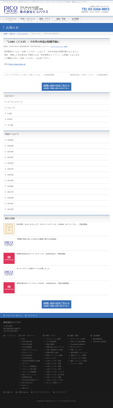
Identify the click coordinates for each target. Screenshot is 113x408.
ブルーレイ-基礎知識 (29, 366)
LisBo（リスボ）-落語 (53, 363)
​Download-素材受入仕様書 (31, 361)
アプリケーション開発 (53, 339)
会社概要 (96, 336)
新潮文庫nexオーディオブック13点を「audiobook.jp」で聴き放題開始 (43, 283)
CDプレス (24, 385)
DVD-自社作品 (27, 358)
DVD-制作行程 (27, 341)
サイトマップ (33, 315)
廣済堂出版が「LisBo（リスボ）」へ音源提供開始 (90, 75)
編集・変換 (74, 336)
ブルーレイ (25, 363)
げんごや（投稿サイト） (54, 382)
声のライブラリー (76, 347)
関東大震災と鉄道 (52, 352)
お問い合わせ (23, 392)
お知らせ (9, 392)
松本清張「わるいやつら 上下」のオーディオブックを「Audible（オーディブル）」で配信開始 (52, 224)
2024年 (10, 152)
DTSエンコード (27, 352)
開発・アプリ (51, 336)
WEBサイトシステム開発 (54, 355)
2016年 (10, 198)
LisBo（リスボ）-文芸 (53, 369)
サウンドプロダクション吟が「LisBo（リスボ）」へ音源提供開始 (28, 75)
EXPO (10, 119)
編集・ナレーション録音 (78, 361)
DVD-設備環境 (27, 347)
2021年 (10, 169)
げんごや (11, 108)
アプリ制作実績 (51, 341)
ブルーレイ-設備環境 (29, 372)
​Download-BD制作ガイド (30, 380)
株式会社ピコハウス (53, 401)
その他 (10, 125)
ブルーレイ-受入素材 (29, 369)
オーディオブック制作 (77, 339)
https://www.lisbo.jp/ (17, 64)
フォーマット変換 (76, 363)
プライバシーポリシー (14, 315)
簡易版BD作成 (27, 377)
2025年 (10, 146)
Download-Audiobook (78, 344)
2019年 (10, 180)
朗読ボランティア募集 (78, 355)
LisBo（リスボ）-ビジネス (55, 372)
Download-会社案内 (99, 341)
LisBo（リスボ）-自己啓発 (55, 374)
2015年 (10, 203)
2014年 (10, 209)
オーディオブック (57, 46)
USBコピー (25, 388)
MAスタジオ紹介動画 (78, 341)
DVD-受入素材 (27, 344)
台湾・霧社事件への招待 (54, 350)
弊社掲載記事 (97, 339)
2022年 (10, 163)
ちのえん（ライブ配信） (79, 358)
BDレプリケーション (29, 374)
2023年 (10, 157)
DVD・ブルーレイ (28, 336)
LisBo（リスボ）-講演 (53, 361)
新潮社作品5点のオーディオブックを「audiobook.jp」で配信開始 (41, 254)
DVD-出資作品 (27, 355)
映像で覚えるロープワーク (55, 347)
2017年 (10, 192)
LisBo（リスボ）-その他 (54, 380)
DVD (23, 339)
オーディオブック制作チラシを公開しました (33, 268)
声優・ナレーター (76, 350)
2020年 (10, 175)
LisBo (65, 46)
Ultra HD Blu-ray (27, 382)
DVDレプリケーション (29, 350)
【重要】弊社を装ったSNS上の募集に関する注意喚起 (36, 239)
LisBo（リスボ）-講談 (53, 366)
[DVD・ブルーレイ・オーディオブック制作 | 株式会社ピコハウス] (26, 11)
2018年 (10, 186)
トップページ (11, 336)
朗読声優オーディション (79, 352)
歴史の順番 (50, 344)
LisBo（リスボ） (51, 358)
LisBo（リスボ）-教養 (53, 377)
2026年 (10, 140)
